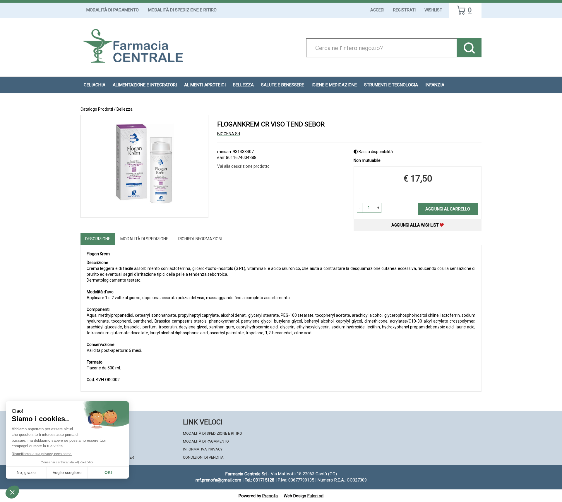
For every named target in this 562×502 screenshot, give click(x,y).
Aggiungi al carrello (447, 209)
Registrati (404, 10)
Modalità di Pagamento (112, 10)
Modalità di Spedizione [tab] (144, 239)
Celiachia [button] (94, 85)
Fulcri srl (315, 495)
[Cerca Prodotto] (469, 47)
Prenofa (270, 495)
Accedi (377, 10)
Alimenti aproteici (205, 85)
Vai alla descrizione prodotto (243, 166)
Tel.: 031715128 (259, 480)
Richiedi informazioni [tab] (200, 239)
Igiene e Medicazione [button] (334, 85)
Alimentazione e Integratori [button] (145, 85)
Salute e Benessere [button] (282, 85)
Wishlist (433, 10)
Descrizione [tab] (97, 239)
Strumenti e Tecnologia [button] (391, 85)
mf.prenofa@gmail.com (218, 480)
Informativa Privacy (202, 449)
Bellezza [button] (243, 85)
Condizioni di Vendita (203, 457)
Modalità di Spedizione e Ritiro (182, 10)
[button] (359, 208)
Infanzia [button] (434, 85)
